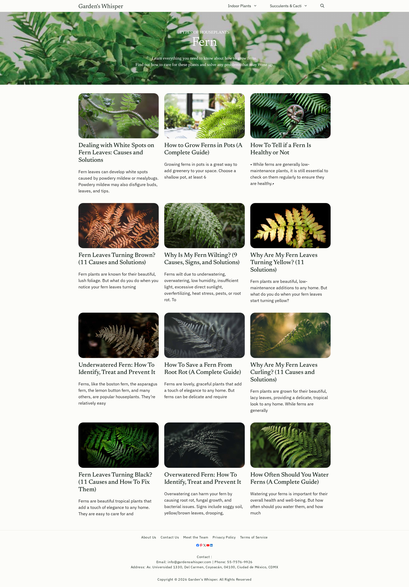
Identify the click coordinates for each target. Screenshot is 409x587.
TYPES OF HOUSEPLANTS (204, 32)
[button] (322, 6)
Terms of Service (254, 537)
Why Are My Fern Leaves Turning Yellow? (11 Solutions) (283, 262)
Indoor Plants (239, 5)
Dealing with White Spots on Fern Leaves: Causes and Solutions (116, 153)
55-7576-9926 (240, 562)
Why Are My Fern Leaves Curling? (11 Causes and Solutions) (283, 372)
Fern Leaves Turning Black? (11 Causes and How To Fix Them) (115, 482)
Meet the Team (195, 537)
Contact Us (170, 537)
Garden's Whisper (100, 7)
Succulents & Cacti (286, 5)
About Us (148, 537)
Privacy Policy (224, 537)
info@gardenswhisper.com (189, 562)
